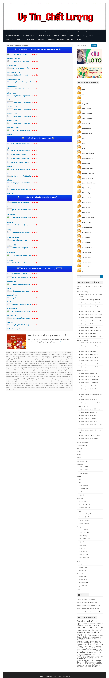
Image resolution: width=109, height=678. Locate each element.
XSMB (64, 36)
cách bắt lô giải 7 (85, 623)
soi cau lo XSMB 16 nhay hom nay (89, 653)
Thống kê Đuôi (85, 212)
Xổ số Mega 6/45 (86, 128)
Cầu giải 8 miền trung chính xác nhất (26, 357)
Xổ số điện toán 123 (87, 158)
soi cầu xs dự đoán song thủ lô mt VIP (89, 403)
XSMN (71, 36)
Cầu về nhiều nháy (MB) (88, 183)
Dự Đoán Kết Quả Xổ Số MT (46, 381)
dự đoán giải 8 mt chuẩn (17, 381)
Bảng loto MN (83, 567)
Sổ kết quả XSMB (86, 109)
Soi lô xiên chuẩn (87, 665)
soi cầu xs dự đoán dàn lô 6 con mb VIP (90, 336)
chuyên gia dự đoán (11, 368)
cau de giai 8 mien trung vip (58, 352)
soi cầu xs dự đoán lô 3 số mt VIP (88, 386)
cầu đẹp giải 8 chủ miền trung (21, 354)
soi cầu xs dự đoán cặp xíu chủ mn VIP (89, 409)
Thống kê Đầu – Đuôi (87, 217)
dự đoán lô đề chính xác (92, 638)
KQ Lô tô (60, 39)
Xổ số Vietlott (82, 492)
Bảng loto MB (83, 570)
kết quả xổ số (83, 646)
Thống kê (50, 39)
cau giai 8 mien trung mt (57, 357)
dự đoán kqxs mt (49, 383)
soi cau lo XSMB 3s (93, 653)
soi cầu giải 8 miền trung (13, 387)
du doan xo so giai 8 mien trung (57, 374)
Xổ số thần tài (85, 163)
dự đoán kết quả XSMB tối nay (96, 635)
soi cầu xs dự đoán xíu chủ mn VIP (88, 438)
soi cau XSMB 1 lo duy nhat (88, 658)
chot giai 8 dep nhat (61, 363)
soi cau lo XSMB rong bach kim (85, 657)
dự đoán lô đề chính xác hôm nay (89, 639)
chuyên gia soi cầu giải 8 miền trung (32, 370)
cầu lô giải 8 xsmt (18, 359)
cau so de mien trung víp (30, 359)
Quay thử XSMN (86, 257)
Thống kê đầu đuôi (87, 188)
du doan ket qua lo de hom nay (85, 629)
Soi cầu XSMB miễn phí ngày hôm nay (89, 663)
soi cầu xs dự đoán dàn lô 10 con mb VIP (90, 330)
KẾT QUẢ (56, 36)
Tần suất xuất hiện (87, 227)
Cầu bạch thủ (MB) (87, 168)
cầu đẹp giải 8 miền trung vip (59, 354)
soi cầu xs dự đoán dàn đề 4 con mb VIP (90, 317)
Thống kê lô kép (86, 203)
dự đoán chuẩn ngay (62, 376)
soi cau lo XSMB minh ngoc (96, 656)
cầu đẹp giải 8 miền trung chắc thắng (40, 354)
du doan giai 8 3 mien (12, 372)
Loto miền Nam (86, 242)
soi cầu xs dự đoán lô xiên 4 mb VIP (88, 364)
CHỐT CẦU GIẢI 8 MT (64, 361)
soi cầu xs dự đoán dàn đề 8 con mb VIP (90, 324)
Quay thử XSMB (86, 252)
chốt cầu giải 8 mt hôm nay (13, 363)
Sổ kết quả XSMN (86, 114)
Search (94, 45)
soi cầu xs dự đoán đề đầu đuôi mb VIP (90, 354)
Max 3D (83, 138)
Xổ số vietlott (85, 124)
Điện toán (30, 39)
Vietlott (20, 39)
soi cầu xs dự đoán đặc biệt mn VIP (88, 415)
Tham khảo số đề (44, 36)
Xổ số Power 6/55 (86, 133)
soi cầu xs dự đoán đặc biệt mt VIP (88, 379)
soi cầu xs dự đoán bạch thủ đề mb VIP (89, 303)
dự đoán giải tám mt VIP (31, 381)
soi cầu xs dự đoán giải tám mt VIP (47, 335)
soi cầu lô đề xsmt (25, 387)
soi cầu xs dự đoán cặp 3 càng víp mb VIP (90, 314)
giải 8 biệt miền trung (18, 385)
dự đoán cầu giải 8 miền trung (31, 376)
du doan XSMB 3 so (88, 634)
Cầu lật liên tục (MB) (87, 173)
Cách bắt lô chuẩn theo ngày (88, 622)
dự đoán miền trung (59, 383)
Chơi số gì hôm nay (29, 36)
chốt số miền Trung (50, 365)
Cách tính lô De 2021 (89, 625)
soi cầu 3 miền (93, 659)
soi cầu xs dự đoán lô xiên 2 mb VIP (88, 357)
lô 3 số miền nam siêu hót (20, 263)
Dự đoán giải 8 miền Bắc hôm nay (40, 379)
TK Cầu (40, 39)
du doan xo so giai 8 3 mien (22, 374)
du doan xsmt (18, 376)
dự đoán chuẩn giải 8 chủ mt (48, 376)
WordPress (67, 676)
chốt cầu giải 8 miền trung (50, 361)
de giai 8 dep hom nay (65, 370)
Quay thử (70, 39)
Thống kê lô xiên (86, 198)
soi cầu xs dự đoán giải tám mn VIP (88, 418)
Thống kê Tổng (86, 222)
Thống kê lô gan (86, 193)
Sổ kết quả (9, 39)
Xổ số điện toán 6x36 (87, 153)
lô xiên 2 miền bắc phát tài (20, 154)
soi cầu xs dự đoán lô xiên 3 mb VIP (88, 360)
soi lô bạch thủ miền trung (54, 387)
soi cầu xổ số (79, 665)
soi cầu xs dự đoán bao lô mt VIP (88, 373)
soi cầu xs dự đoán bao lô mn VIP (88, 412)
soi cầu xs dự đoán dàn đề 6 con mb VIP (90, 321)
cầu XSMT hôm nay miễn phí (35, 361)
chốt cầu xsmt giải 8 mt (28, 363)
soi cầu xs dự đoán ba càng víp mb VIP (89, 299)
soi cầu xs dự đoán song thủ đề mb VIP (90, 343)
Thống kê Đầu (85, 207)
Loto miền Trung (86, 247)
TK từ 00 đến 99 (86, 232)
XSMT (78, 36)
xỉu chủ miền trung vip (19, 274)
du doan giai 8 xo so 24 (51, 372)
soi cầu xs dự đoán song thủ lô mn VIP (89, 435)
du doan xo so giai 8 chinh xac (39, 374)
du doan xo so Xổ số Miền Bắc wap (89, 631)
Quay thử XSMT (86, 262)
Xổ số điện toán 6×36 (84, 507)
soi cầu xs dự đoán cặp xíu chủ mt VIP (89, 376)
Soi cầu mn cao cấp (12, 36)
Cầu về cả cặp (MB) (87, 178)
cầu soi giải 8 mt (42, 359)
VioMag (45, 676)
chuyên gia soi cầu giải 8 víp (50, 370)
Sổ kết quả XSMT (86, 119)
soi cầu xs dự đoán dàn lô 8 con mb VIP (90, 351)
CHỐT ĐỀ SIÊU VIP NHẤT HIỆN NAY (45, 363)
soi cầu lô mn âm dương (92, 660)
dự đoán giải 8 (26, 379)
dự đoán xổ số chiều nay (90, 641)
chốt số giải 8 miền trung (37, 365)
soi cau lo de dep (89, 649)
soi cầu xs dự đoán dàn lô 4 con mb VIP (90, 333)
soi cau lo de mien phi (90, 651)
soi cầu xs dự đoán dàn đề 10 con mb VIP (90, 327)
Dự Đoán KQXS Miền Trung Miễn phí (33, 383)
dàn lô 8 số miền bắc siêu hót (20, 150)
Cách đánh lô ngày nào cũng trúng (90, 626)
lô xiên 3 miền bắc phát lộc (20, 158)
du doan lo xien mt (64, 372)
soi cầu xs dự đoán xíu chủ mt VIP (88, 399)
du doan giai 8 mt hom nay (36, 372)
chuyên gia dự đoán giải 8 (59, 368)
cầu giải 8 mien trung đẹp (43, 357)
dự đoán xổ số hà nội (92, 642)
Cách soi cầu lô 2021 (95, 623)
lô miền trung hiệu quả (65, 385)
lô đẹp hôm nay (93, 646)
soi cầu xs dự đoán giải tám (38, 387)
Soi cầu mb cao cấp (48, 32)
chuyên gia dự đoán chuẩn (25, 368)
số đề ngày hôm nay (96, 665)
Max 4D (83, 143)
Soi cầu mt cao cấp (81, 32)
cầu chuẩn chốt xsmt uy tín (43, 352)
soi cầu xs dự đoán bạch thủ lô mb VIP (89, 311)
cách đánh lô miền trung (28, 352)
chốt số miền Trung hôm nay (64, 365)
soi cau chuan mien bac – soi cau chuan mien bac (22, 32)
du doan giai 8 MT (24, 372)
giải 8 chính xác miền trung (44, 385)
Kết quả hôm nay (88, 36)
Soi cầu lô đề (82, 662)
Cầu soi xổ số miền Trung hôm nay (57, 359)
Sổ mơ (79, 39)
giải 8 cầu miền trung (31, 385)
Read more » (61, 342)
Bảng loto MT (82, 564)
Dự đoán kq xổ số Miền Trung (14, 383)
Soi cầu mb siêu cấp (65, 32)
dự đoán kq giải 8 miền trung (63, 381)
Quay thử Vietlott (86, 267)
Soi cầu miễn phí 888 (93, 662)
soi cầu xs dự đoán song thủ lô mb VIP (89, 367)
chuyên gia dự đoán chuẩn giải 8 (42, 368)
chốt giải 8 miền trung (24, 365)
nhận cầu (35, 54)
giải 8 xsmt (56, 385)
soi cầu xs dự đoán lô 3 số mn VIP (88, 421)
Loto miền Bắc (85, 237)
